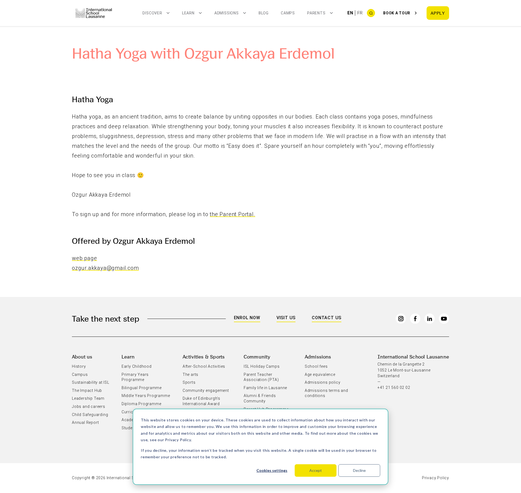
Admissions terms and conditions (326, 393)
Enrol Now (247, 317)
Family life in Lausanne (265, 388)
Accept (315, 470)
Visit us (286, 317)
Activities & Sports (204, 356)
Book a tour (396, 13)
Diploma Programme (141, 404)
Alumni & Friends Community (260, 398)
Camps (288, 13)
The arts (190, 374)
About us (82, 356)
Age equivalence (320, 374)
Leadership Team (88, 398)
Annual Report (85, 422)
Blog (264, 13)
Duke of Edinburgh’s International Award (201, 401)
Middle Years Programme (146, 395)
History (79, 366)
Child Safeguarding (90, 414)
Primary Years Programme (135, 377)
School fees (316, 366)
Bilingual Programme (142, 388)
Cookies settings (271, 470)
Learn (128, 356)
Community (257, 356)
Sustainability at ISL (90, 382)
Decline (359, 470)
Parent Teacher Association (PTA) (261, 377)
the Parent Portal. (232, 214)
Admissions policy (323, 382)
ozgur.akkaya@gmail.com (105, 268)
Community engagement (206, 390)
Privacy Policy (178, 439)
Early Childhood (137, 366)
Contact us (326, 317)
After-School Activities (204, 366)
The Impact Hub (87, 390)
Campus (80, 374)
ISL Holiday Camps (262, 366)
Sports (189, 382)
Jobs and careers (88, 406)
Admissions (318, 356)
